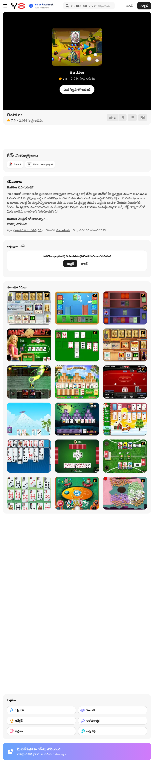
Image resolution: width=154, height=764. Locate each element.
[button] (17, 224)
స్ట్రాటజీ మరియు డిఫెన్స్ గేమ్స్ (28, 230)
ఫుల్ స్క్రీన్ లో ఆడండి (77, 89)
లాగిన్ (129, 6)
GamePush (63, 230)
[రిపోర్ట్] (132, 117)
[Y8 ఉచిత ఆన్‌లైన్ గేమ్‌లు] (18, 6)
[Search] (66, 5)
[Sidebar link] (5, 6)
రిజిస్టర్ (144, 6)
